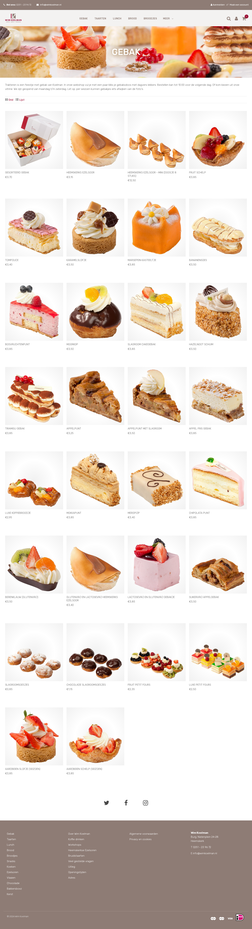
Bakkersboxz (14, 888)
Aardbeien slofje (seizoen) (22, 769)
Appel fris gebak (200, 428)
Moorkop (72, 344)
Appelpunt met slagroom (145, 428)
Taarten (100, 18)
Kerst (10, 894)
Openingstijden (77, 872)
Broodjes (150, 18)
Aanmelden (218, 4)
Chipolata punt (199, 512)
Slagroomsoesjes (17, 684)
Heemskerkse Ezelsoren (82, 850)
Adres (71, 877)
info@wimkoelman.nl (50, 4)
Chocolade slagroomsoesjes (86, 684)
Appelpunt (74, 428)
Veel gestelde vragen (81, 861)
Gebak (83, 18)
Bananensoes (198, 260)
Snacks (11, 861)
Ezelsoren (12, 872)
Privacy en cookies (140, 839)
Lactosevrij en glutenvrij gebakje (151, 597)
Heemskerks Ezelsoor (80, 172)
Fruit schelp (197, 172)
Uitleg (71, 866)
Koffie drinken (76, 839)
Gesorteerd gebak (17, 172)
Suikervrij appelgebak (204, 597)
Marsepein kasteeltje (142, 260)
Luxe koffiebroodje (18, 512)
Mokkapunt (74, 512)
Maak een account (239, 4)
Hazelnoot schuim (201, 344)
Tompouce (12, 260)
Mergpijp (134, 512)
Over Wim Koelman (79, 833)
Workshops (74, 844)
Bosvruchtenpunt (17, 344)
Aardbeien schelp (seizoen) (84, 769)
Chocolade (13, 883)
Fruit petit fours (139, 684)
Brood (132, 18)
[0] (244, 19)
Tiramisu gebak (15, 428)
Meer (166, 18)
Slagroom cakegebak (142, 344)
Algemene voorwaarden (143, 833)
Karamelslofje (76, 260)
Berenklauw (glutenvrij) (21, 597)
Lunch (117, 18)
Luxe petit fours (200, 684)
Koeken (11, 866)
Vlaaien (11, 877)
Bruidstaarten (76, 855)
